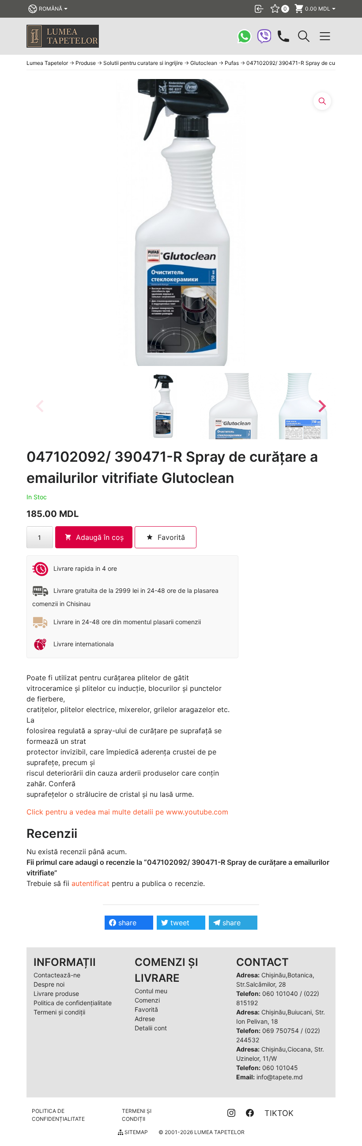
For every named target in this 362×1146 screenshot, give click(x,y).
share (126, 922)
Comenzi (147, 1000)
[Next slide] (321, 406)
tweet (178, 922)
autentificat (90, 883)
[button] (163, 406)
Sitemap (135, 1132)
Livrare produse (56, 993)
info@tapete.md (279, 1077)
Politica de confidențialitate (73, 1003)
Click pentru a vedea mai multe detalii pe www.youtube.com (127, 811)
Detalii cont (151, 1028)
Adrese (145, 1018)
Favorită (146, 1009)
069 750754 (280, 1030)
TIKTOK (279, 1113)
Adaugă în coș (100, 537)
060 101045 (280, 1067)
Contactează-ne (57, 975)
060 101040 (280, 993)
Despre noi (49, 984)
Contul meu (151, 991)
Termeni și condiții (59, 1012)
